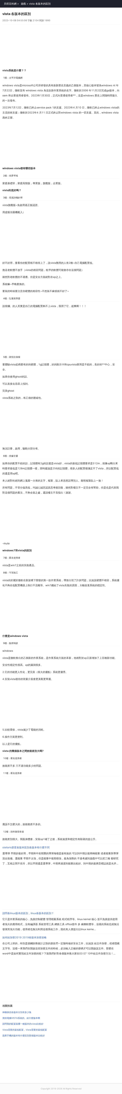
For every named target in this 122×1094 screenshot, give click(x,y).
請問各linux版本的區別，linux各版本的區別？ (28, 913)
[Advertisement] (61, 45)
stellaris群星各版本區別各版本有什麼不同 (26, 847)
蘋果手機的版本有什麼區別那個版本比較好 (23, 1035)
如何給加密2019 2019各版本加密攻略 (24, 937)
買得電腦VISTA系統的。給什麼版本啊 (21, 1018)
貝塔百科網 (10, 3)
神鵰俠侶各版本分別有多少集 (16, 1012)
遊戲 (23, 3)
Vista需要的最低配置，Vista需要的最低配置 (24, 1029)
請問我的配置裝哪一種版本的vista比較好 (22, 1023)
